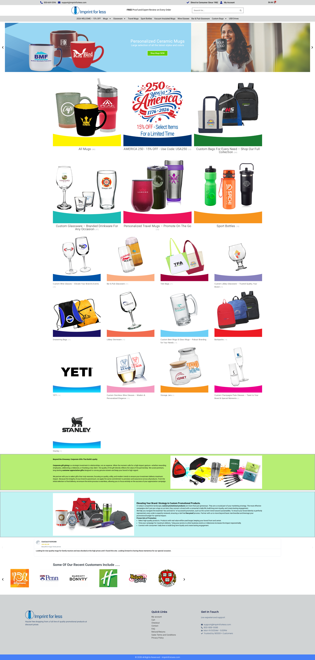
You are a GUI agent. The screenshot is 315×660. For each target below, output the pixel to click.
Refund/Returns (158, 632)
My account (156, 617)
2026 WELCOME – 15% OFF (89, 18)
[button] (2, 47)
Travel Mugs (133, 18)
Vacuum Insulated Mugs (164, 18)
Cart (153, 620)
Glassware (117, 18)
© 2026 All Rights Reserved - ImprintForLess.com (157, 657)
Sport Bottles (146, 18)
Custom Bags (218, 18)
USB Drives (234, 18)
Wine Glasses (183, 18)
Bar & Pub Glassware (200, 18)
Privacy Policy (157, 638)
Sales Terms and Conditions (163, 635)
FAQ (153, 629)
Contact (154, 626)
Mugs (105, 18)
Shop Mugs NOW (157, 53)
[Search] (241, 10)
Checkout (155, 623)
